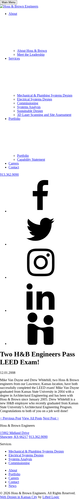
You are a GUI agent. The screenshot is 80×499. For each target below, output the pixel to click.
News (12, 486)
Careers (14, 163)
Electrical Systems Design (34, 99)
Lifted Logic (50, 497)
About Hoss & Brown (32, 50)
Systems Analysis (29, 107)
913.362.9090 (9, 174)
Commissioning (27, 103)
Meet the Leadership (31, 54)
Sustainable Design (30, 111)
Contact (14, 167)
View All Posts (32, 418)
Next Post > (51, 418)
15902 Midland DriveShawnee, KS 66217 (14, 435)
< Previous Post (10, 418)
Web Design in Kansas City (18, 497)
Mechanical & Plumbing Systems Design (44, 95)
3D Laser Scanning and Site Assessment (44, 115)
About (13, 470)
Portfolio (23, 155)
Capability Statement (31, 159)
